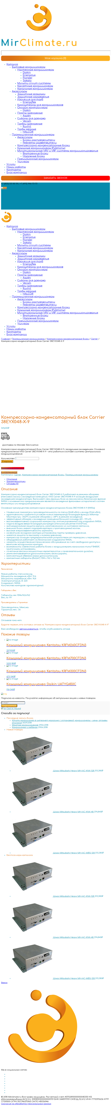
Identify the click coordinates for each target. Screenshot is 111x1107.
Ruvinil (27, 126)
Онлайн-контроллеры (32, 107)
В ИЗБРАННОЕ (9, 472)
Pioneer (27, 77)
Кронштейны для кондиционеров (40, 104)
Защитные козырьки (31, 94)
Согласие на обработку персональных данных (26, 1104)
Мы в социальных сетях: (14, 190)
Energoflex (29, 102)
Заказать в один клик (12, 468)
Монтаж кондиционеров (25, 725)
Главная (5, 339)
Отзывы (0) (12, 484)
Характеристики (15, 481)
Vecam (27, 121)
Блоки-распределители (39, 140)
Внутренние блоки (35, 153)
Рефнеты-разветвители (40, 142)
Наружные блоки (34, 156)
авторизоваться (28, 629)
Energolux (29, 75)
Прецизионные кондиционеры (38, 159)
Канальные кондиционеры (35, 88)
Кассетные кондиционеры (35, 86)
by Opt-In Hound (12, 708)
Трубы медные (26, 129)
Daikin (27, 72)
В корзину (7, 461)
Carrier (94, 339)
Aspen (27, 115)
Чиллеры (23, 161)
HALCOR (28, 132)
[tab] (58, 479)
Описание (11, 479)
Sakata (27, 80)
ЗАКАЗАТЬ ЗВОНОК (55, 178)
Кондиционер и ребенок (25, 727)
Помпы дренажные (30, 113)
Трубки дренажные (29, 123)
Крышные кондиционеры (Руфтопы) (41, 148)
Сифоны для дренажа (31, 118)
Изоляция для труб (30, 99)
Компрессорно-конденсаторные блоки (43, 145)
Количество (7, 458)
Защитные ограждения (33, 96)
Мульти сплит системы (34, 83)
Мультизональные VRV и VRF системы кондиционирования (57, 150)
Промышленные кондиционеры (33, 134)
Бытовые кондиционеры (28, 67)
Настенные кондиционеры (35, 69)
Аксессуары (19, 91)
